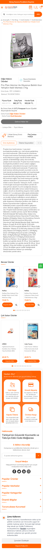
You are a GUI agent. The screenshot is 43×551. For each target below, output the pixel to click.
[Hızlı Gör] (16, 305)
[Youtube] (24, 471)
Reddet (23, 528)
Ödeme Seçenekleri (26, 143)
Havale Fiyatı (29, 100)
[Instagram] (29, 471)
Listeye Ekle (7, 127)
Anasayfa (6, 20)
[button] (14, 310)
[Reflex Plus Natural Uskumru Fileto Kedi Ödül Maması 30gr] (33, 278)
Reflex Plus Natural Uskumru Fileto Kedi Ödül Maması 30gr (31, 295)
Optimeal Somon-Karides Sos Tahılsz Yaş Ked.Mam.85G (9, 349)
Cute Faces (28, 344)
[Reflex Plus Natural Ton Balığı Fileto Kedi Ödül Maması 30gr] (10, 278)
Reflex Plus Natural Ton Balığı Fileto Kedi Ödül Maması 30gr (10, 295)
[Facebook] (14, 471)
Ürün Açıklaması (9, 143)
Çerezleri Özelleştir (21, 540)
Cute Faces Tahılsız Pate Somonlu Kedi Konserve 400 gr (31, 349)
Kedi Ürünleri (25, 20)
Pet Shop (15, 20)
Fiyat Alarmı (18, 127)
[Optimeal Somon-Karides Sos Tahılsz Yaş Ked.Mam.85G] (10, 331)
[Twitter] (19, 471)
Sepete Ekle (7, 305)
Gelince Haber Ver (21, 122)
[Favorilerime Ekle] (17, 286)
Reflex (4, 291)
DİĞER (4, 344)
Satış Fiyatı (18, 100)
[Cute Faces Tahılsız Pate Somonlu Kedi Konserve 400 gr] (33, 331)
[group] (21, 50)
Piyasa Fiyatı (6, 100)
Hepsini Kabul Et (21, 546)
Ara (38, 14)
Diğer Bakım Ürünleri (6, 80)
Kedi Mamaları (37, 20)
